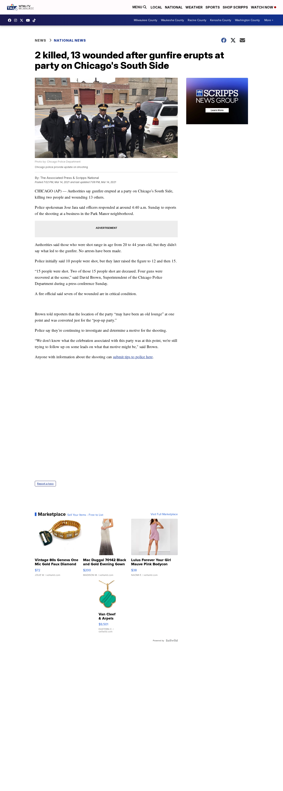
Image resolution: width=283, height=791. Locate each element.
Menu (137, 7)
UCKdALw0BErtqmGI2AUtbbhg (29, 20)
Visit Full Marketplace (164, 514)
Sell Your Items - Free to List (85, 514)
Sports (213, 7)
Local (156, 7)
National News (70, 40)
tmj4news (16, 20)
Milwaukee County (145, 20)
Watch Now (262, 7)
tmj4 (10, 20)
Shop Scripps (235, 7)
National (174, 7)
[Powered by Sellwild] (172, 640)
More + (268, 20)
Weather (194, 7)
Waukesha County (172, 20)
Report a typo (45, 483)
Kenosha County (220, 20)
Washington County (247, 20)
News (40, 40)
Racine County (197, 20)
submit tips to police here (133, 356)
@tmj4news (35, 20)
